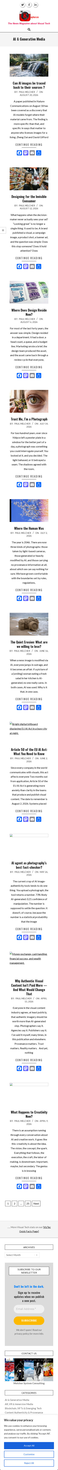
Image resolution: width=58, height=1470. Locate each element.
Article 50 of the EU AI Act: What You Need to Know (29, 751)
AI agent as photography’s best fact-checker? (29, 865)
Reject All (29, 1463)
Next (36, 1203)
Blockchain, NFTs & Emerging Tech (23, 1408)
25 (27, 1203)
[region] (29, 1442)
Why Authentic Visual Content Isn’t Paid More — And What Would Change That (29, 987)
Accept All (29, 1445)
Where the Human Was (29, 528)
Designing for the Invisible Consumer (29, 198)
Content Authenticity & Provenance (24, 1412)
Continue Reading (29, 145)
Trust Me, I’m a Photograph (29, 419)
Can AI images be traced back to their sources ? (29, 85)
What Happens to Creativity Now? (29, 1114)
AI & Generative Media (17, 1399)
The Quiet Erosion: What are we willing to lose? (29, 644)
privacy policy (22, 1333)
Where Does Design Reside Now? (29, 312)
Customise (29, 1454)
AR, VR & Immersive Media (19, 1404)
